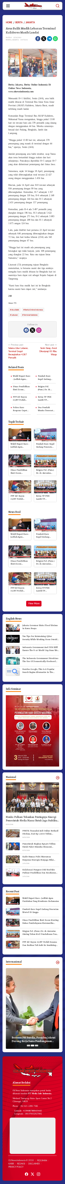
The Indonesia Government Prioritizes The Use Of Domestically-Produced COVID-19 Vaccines (40, 660)
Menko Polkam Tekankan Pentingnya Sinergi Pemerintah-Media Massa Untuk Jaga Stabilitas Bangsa (32, 818)
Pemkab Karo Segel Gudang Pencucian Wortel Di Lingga (46, 377)
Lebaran (15, 315)
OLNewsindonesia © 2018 (21, 1160)
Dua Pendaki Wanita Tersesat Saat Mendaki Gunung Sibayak (45, 409)
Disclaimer (34, 1164)
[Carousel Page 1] (28, 1045)
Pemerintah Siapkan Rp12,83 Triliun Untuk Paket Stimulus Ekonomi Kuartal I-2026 (38, 845)
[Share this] (37, 38)
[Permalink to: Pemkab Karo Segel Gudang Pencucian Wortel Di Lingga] (45, 434)
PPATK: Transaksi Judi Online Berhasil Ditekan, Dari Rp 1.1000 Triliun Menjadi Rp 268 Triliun (40, 832)
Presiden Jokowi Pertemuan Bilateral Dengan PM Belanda (33, 1039)
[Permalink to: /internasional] (58, 962)
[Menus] (8, 6)
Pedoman (42, 1161)
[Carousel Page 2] (32, 1045)
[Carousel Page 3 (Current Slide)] (36, 1045)
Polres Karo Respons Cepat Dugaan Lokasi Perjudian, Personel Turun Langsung (20, 409)
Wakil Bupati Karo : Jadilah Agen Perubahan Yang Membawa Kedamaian (21, 377)
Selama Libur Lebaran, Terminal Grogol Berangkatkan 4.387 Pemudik (18, 351)
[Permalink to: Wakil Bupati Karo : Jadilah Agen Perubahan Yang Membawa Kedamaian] (19, 434)
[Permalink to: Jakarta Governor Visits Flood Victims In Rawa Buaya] (13, 627)
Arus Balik (15, 309)
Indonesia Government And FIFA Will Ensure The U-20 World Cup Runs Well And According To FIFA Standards (40, 649)
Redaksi (21, 1164)
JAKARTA (15, 39)
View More (34, 603)
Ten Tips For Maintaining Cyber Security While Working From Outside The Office (40, 638)
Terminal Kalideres (30, 315)
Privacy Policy (15, 1167)
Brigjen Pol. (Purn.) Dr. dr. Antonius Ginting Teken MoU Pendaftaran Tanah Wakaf (47, 388)
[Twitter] (32, 330)
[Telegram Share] (49, 38)
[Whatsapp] (55, 38)
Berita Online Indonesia (34, 309)
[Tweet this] (43, 38)
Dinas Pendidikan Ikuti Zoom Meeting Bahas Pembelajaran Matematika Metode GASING (21, 388)
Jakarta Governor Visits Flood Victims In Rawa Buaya (40, 627)
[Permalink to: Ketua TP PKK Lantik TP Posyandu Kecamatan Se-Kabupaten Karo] (45, 486)
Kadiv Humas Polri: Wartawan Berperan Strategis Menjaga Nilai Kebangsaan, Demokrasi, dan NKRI (39, 858)
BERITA (8, 39)
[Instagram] (39, 330)
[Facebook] (26, 330)
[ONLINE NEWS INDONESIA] (33, 5)
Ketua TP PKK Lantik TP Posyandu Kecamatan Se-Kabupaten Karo (45, 398)
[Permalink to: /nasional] (58, 778)
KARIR (11, 1164)
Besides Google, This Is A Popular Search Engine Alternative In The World (38, 671)
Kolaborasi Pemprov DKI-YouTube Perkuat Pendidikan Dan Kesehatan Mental (39, 871)
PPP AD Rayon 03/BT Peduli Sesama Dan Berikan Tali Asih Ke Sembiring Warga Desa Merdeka (21, 398)
